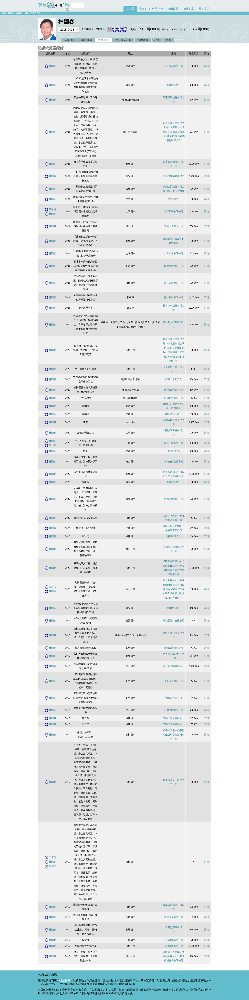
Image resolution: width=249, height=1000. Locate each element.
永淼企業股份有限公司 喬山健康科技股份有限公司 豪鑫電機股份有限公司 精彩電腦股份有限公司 (174, 132)
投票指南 (64, 980)
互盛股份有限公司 (173, 680)
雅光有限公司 (174, 451)
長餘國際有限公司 (173, 946)
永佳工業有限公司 (173, 282)
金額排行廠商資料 (32, 13)
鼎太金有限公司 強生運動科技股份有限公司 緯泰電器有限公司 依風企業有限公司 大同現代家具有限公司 (174, 589)
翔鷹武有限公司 (173, 697)
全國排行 (157, 8)
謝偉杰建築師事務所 (173, 176)
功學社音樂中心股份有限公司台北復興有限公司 (173, 734)
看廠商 (143, 8)
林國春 (19, 13)
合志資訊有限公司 (173, 940)
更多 (168, 40)
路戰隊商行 (174, 199)
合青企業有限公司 (173, 253)
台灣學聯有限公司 (173, 498)
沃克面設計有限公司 (173, 620)
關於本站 (204, 8)
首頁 (4, 13)
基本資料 (142, 40)
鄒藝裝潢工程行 (173, 414)
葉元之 (52, 445)
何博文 (52, 866)
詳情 (206, 66)
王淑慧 (52, 857)
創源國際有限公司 (173, 265)
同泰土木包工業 (173, 379)
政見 (157, 40)
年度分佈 (86, 40)
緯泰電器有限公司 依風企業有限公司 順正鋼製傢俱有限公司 (174, 956)
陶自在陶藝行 (174, 85)
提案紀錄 (103, 40)
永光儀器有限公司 (173, 66)
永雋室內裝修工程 (173, 461)
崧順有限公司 (174, 536)
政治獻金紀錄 (123, 40)
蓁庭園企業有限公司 (173, 666)
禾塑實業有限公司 (173, 389)
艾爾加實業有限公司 (173, 718)
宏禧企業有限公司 (173, 397)
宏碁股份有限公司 (173, 211)
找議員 (130, 8)
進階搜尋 (173, 8)
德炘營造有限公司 (173, 297)
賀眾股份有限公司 (173, 917)
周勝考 (52, 209)
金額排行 (69, 40)
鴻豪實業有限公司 (173, 647)
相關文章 (188, 8)
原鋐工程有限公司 (173, 443)
